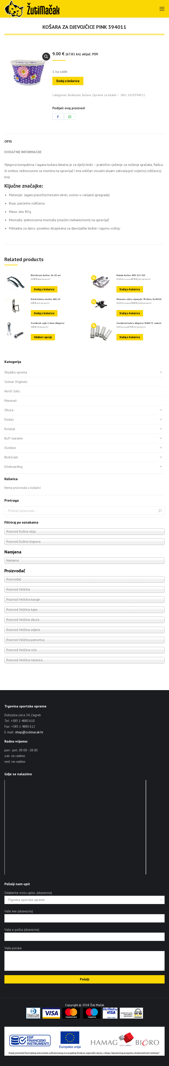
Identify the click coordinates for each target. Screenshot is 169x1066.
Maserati (10, 400)
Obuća (8, 410)
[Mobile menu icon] (162, 8)
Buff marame (13, 438)
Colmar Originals (16, 382)
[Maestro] (92, 1017)
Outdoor (10, 448)
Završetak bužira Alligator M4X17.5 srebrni (138, 323)
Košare (86, 95)
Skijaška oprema (15, 372)
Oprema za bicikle (104, 95)
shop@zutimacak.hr (29, 732)
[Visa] (51, 1017)
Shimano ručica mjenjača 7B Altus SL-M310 (138, 299)
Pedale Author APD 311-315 (130, 275)
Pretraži (160, 510)
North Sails (12, 391)
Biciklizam (74, 95)
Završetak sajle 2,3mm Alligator (47, 323)
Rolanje (9, 429)
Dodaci (9, 419)
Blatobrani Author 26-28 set (46, 275)
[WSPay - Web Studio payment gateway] (131, 1017)
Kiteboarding (13, 467)
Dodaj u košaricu (67, 81)
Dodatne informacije (22, 152)
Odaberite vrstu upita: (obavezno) (28, 893)
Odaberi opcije (43, 337)
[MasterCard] (71, 1017)
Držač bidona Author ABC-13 (45, 299)
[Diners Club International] (33, 1017)
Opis (8, 141)
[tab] (84, 139)
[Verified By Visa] (110, 1017)
